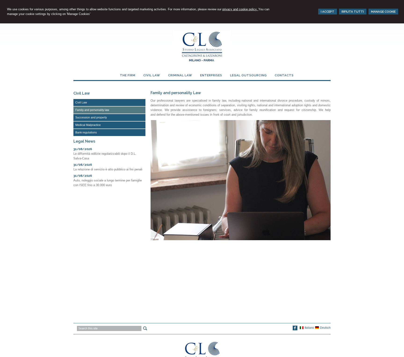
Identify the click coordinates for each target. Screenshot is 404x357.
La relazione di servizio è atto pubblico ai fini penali (107, 169)
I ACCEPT (327, 11)
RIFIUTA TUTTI (353, 11)
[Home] (202, 62)
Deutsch (325, 327)
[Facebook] (295, 329)
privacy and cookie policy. (240, 9)
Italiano (309, 327)
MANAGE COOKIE (383, 11)
